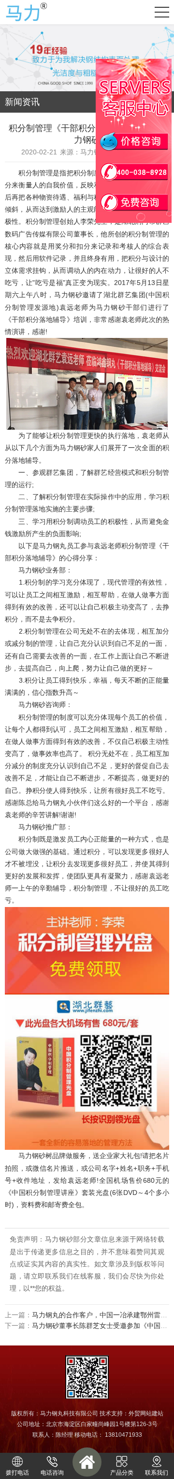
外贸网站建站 (146, 1413)
